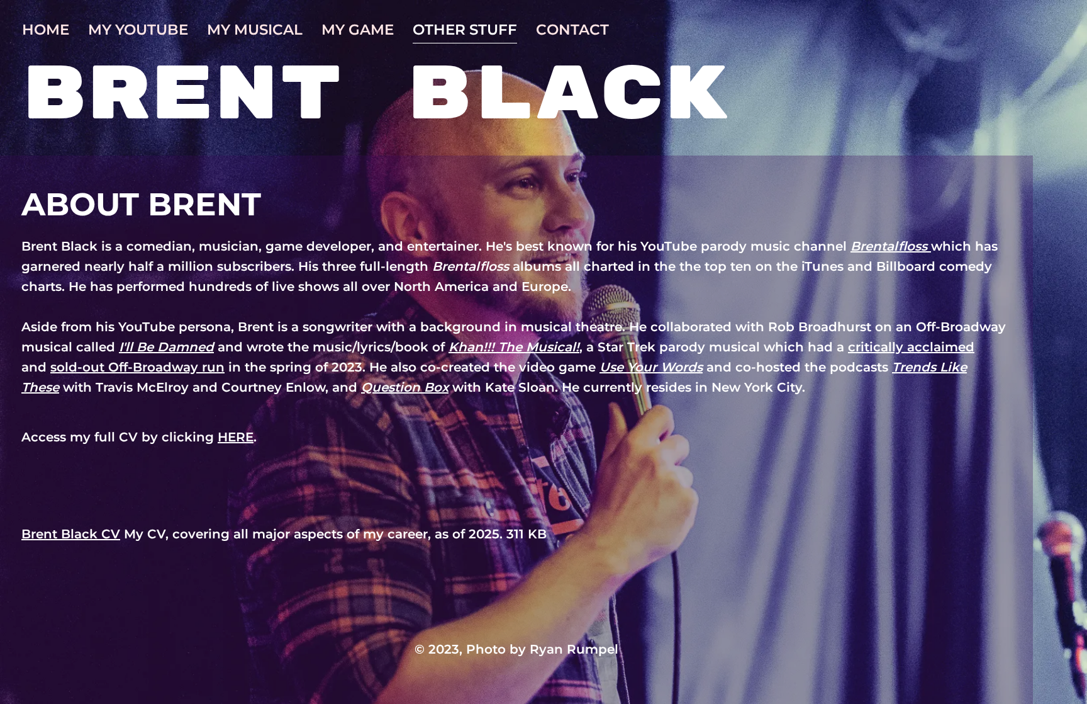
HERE (236, 437)
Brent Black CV (70, 534)
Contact (572, 29)
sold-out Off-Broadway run (137, 367)
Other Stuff (465, 29)
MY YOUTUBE (138, 29)
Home (45, 29)
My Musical (255, 29)
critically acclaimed (911, 347)
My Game (357, 29)
